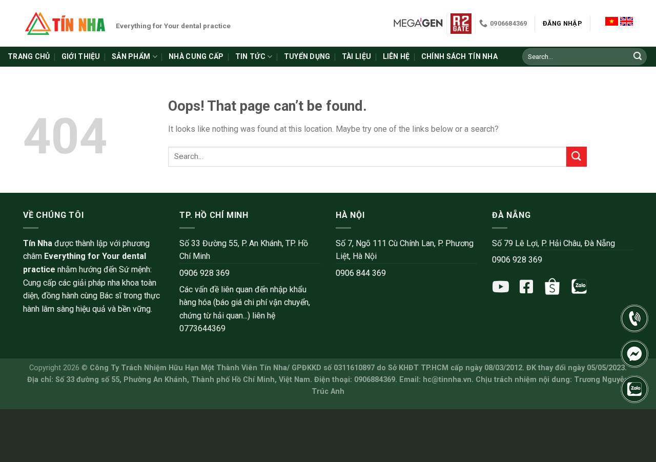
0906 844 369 (361, 273)
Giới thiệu (80, 56)
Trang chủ (29, 56)
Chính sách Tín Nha (459, 56)
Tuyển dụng (307, 56)
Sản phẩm (131, 56)
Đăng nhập (562, 23)
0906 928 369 (204, 273)
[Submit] (637, 57)
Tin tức (250, 56)
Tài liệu (356, 56)
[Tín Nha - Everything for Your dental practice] (65, 23)
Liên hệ (396, 56)
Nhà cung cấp (196, 56)
